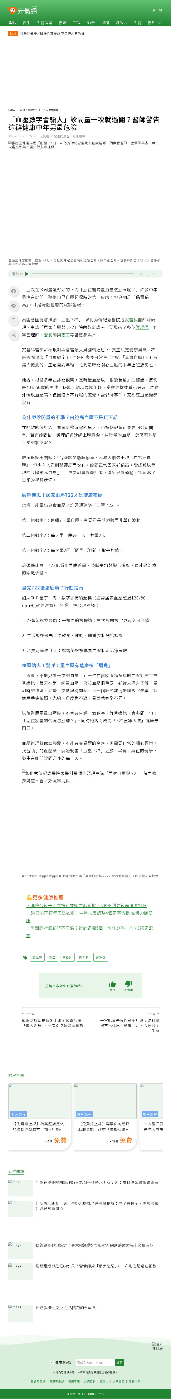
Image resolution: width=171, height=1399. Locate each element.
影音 (91, 22)
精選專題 (74, 1381)
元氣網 (21, 110)
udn (11, 110)
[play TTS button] (27, 274)
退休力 (121, 22)
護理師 (142, 327)
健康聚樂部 (56, 1381)
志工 (65, 335)
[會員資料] (153, 10)
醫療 (63, 22)
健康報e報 (63, 1362)
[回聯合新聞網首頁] (12, 11)
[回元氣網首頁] (27, 10)
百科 (77, 22)
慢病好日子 (36, 110)
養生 (26, 22)
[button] (160, 22)
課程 (105, 22)
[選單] (160, 10)
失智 (138, 22)
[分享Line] (13, 305)
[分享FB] (13, 291)
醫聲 (152, 22)
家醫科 (131, 320)
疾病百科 (90, 1381)
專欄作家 (134, 1381)
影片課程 (18, 1114)
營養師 (50, 335)
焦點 (12, 22)
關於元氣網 (38, 1381)
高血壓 (37, 957)
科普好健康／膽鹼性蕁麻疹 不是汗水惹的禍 (52, 33)
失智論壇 (45, 22)
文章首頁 (118, 1381)
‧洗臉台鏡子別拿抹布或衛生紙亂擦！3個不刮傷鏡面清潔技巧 (86, 905)
